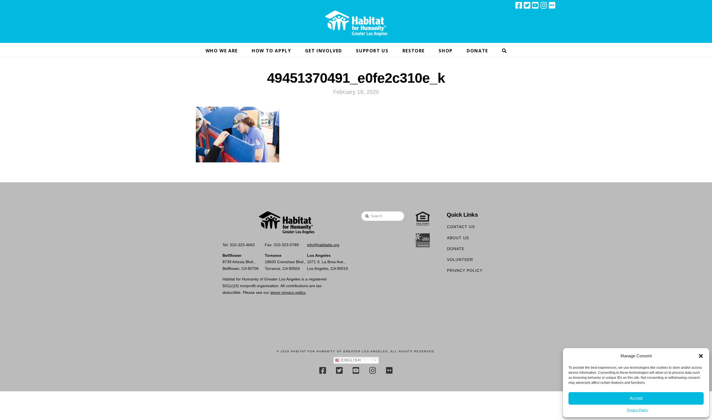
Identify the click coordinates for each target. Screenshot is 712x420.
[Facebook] (518, 5)
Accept (636, 398)
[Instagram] (543, 5)
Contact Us (461, 226)
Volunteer (460, 259)
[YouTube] (535, 5)
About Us (458, 238)
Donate (455, 248)
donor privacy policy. (288, 292)
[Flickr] (552, 5)
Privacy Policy (637, 410)
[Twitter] (527, 5)
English (350, 360)
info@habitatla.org (323, 245)
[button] (701, 356)
